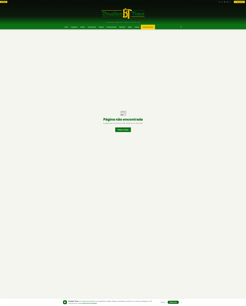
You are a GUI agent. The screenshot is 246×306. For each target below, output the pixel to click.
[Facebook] (227, 2)
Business (122, 27)
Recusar (163, 302)
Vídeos (137, 27)
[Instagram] (219, 2)
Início (66, 27)
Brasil (130, 27)
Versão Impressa (148, 27)
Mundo (82, 27)
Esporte (101, 27)
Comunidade (92, 27)
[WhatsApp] (230, 2)
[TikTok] (222, 2)
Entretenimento (111, 27)
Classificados (240, 2)
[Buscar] (181, 27)
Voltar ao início (123, 130)
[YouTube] (224, 2)
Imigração (74, 27)
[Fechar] (181, 302)
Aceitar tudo (173, 302)
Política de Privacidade (89, 303)
